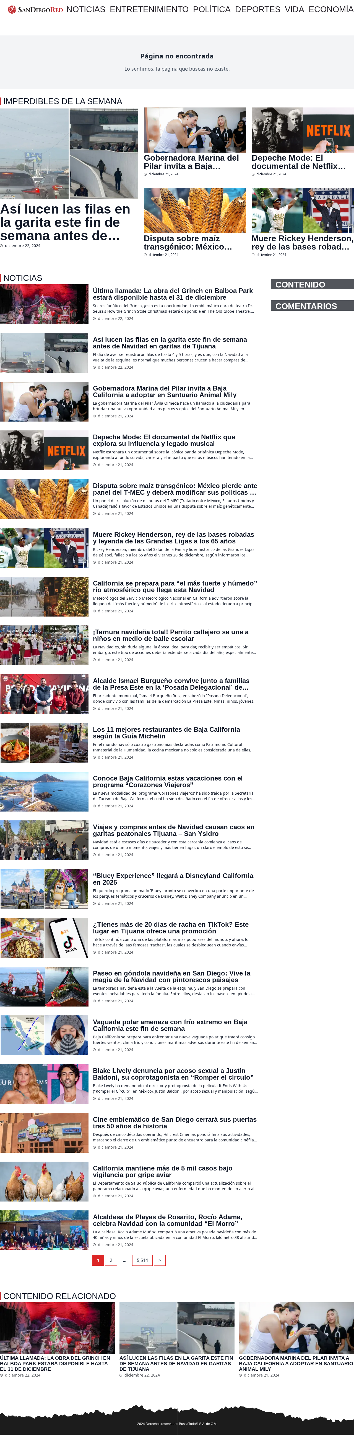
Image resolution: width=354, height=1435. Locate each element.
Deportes (257, 9)
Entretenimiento (149, 9)
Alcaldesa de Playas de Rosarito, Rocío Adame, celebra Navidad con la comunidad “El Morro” (167, 1220)
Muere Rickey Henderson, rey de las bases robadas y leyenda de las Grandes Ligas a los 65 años (302, 242)
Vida (294, 9)
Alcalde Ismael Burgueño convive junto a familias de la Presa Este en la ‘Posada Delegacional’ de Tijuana (171, 684)
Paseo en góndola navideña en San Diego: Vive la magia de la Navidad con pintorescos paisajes (171, 976)
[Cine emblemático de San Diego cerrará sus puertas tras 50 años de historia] (44, 1133)
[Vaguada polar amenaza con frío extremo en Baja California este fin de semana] (44, 1035)
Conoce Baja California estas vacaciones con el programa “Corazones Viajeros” (168, 781)
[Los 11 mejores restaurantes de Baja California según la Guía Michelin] (44, 743)
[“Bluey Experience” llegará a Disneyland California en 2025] (44, 889)
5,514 (142, 1260)
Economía (331, 9)
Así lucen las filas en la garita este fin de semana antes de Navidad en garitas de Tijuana (68, 222)
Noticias (85, 9)
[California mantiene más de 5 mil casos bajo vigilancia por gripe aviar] (44, 1182)
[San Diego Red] (35, 9)
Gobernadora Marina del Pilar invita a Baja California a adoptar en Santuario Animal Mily (191, 162)
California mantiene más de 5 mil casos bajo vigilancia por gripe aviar (163, 1171)
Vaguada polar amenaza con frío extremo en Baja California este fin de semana (170, 1025)
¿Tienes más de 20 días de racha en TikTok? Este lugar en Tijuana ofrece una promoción (171, 928)
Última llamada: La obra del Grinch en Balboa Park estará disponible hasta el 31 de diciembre (173, 294)
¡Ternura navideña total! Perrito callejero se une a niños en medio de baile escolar (171, 635)
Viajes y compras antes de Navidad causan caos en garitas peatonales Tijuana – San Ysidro (173, 830)
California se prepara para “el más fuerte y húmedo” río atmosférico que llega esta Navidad (175, 586)
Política (212, 9)
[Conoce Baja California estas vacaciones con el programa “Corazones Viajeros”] (44, 792)
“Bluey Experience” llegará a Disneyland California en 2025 (173, 879)
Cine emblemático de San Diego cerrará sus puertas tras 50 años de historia (175, 1122)
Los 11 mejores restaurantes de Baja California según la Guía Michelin (166, 733)
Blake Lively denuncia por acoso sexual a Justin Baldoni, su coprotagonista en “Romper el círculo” (173, 1074)
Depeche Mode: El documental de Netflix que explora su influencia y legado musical (301, 162)
